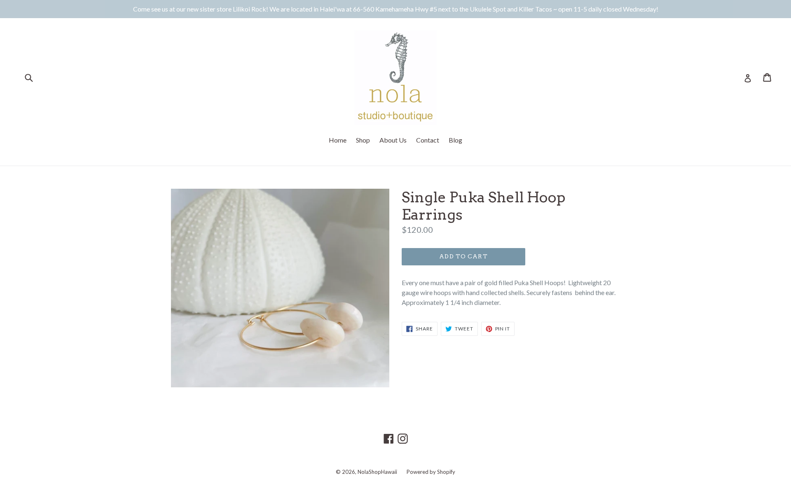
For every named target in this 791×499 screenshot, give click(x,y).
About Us (393, 140)
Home (337, 140)
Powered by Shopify (431, 472)
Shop (363, 140)
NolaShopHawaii (377, 472)
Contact (427, 140)
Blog (455, 140)
